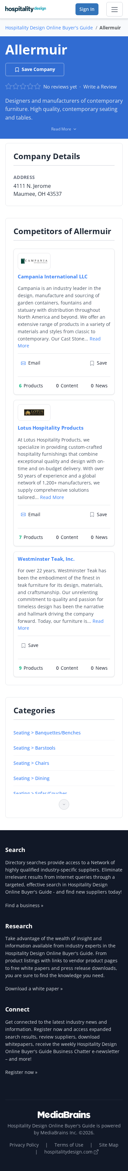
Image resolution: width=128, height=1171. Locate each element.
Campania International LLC (53, 276)
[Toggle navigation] (114, 9)
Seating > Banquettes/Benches (47, 732)
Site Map (108, 1145)
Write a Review (100, 86)
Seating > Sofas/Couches (40, 793)
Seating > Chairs (31, 763)
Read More (52, 497)
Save (102, 363)
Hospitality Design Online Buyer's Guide (49, 27)
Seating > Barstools (34, 748)
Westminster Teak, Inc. (46, 558)
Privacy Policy (24, 1145)
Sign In (87, 9)
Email (34, 363)
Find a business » (24, 905)
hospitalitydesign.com (69, 1152)
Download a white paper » (34, 988)
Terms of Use (68, 1145)
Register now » (21, 1072)
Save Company (38, 69)
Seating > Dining (31, 778)
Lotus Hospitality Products (50, 427)
